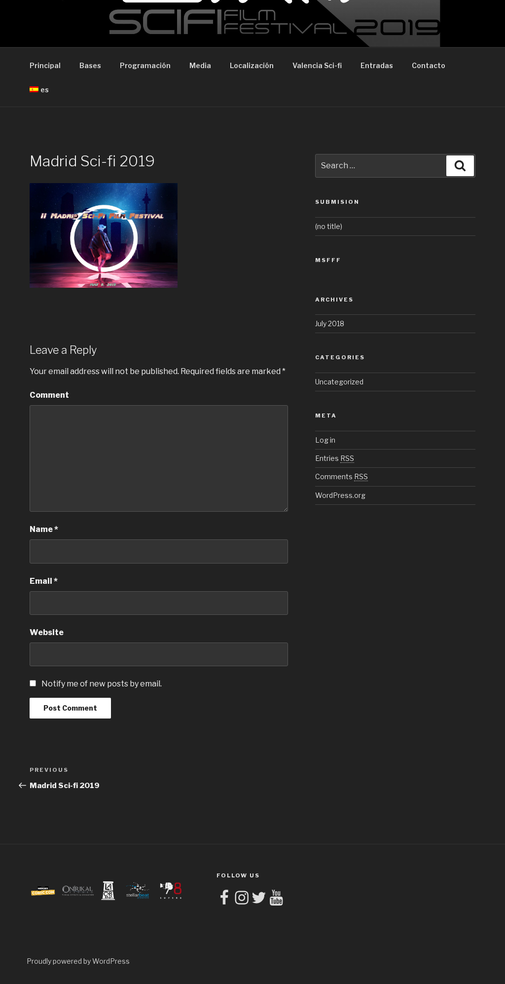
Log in (325, 440)
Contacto (428, 65)
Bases (90, 65)
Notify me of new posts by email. (101, 683)
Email (44, 581)
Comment (49, 395)
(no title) (328, 226)
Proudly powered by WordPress (78, 961)
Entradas (377, 65)
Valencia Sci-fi (317, 65)
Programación (145, 65)
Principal (45, 65)
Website (47, 632)
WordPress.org (340, 495)
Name (44, 529)
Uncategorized (339, 382)
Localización (252, 65)
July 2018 (329, 323)
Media (200, 65)
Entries (334, 458)
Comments (341, 476)
